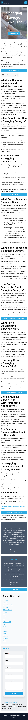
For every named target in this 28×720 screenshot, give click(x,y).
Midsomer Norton (7, 609)
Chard (4, 640)
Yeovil (4, 633)
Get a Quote (13, 33)
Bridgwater (5, 629)
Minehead (5, 636)
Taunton (5, 631)
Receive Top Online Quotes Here (14, 392)
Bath (4, 619)
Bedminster (23, 506)
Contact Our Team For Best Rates (14, 194)
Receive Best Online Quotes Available (14, 318)
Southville (3, 508)
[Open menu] (25, 2)
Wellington (5, 638)
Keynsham (5, 607)
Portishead (4, 506)
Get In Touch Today (14, 70)
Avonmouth (16, 506)
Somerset (5, 612)
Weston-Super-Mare (8, 605)
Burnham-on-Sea (7, 617)
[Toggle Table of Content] (15, 75)
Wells (4, 614)
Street (4, 624)
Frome (4, 626)
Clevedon (9, 506)
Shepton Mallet (7, 621)
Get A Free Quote (14, 589)
